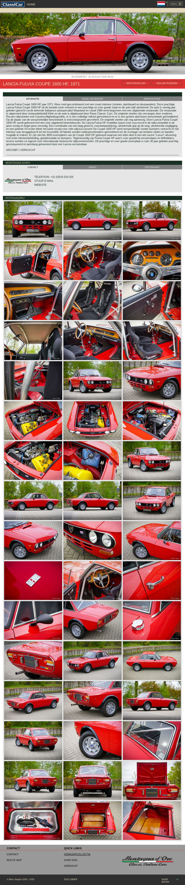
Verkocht (71, 865)
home (31, 4)
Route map (14, 860)
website (40, 184)
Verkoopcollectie (77, 854)
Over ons (70, 860)
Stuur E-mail (43, 180)
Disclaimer (70, 879)
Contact (13, 854)
